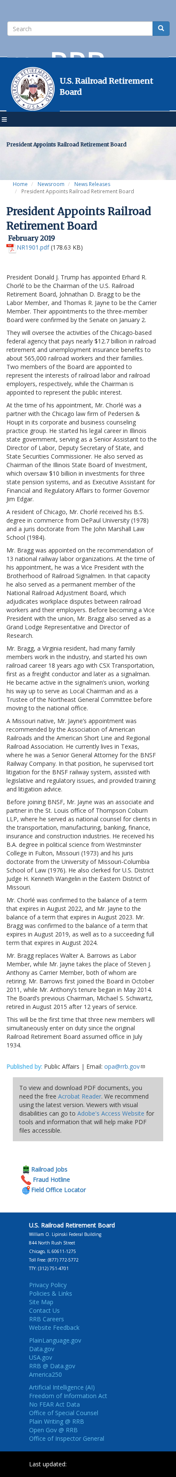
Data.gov (41, 1349)
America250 (45, 1374)
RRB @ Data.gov (52, 1366)
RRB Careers (46, 1319)
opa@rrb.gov (122, 1066)
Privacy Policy (48, 1285)
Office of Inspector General (66, 1438)
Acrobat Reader (79, 1096)
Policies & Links (50, 1293)
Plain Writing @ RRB (56, 1421)
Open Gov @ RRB (53, 1430)
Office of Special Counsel (63, 1413)
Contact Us (44, 1310)
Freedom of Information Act (68, 1396)
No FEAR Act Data (54, 1404)
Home (20, 184)
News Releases (92, 184)
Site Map (41, 1302)
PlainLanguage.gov (55, 1340)
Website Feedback (54, 1327)
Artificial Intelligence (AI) (62, 1387)
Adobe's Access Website (110, 1113)
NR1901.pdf (33, 247)
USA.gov (40, 1357)
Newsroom (51, 184)
